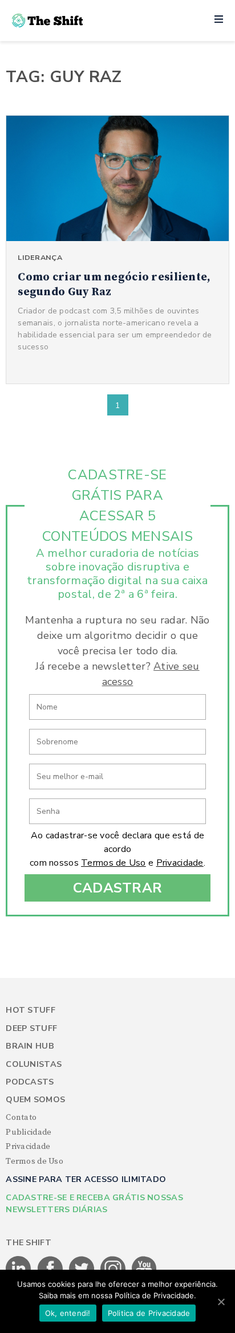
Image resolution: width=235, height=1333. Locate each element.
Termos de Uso (113, 863)
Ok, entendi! (68, 1313)
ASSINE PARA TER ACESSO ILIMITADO (86, 1179)
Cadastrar (118, 888)
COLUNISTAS (34, 1064)
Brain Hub (30, 1046)
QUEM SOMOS (35, 1099)
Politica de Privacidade (149, 1313)
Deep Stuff (31, 1028)
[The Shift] (47, 20)
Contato (21, 1117)
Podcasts (30, 1082)
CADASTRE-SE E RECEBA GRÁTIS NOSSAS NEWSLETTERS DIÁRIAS (94, 1203)
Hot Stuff (30, 1010)
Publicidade (28, 1132)
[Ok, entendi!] (220, 1301)
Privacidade (180, 863)
